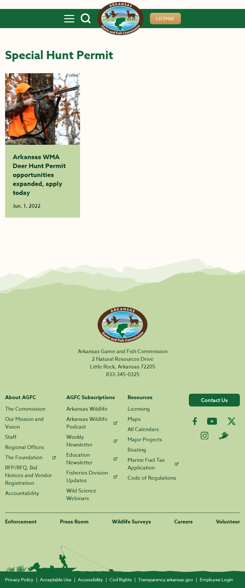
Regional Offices (24, 447)
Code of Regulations (152, 478)
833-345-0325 (122, 374)
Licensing (139, 409)
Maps (134, 419)
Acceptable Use (55, 579)
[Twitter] (231, 421)
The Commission (25, 409)
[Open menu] (69, 18)
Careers (183, 522)
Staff (11, 437)
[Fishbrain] (223, 435)
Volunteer (228, 522)
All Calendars (143, 429)
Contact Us (214, 400)
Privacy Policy (19, 579)
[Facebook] (195, 421)
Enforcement (21, 522)
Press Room (74, 522)
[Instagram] (205, 436)
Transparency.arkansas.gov (165, 579)
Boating (137, 450)
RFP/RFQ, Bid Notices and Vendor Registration (28, 475)
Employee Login (216, 579)
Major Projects (145, 440)
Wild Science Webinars (81, 494)
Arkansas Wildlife (87, 409)
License (165, 18)
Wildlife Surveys (131, 522)
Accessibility (90, 579)
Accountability (22, 493)
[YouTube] (212, 421)
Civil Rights (120, 579)
